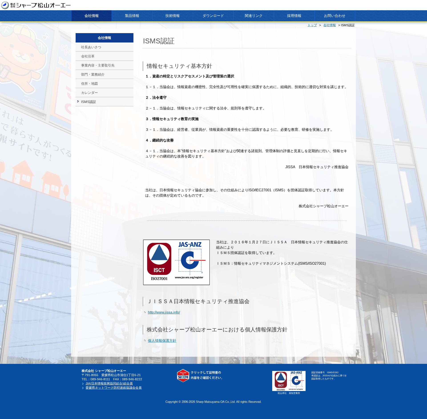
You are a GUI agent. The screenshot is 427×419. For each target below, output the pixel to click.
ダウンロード (213, 16)
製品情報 (132, 16)
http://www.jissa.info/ (164, 312)
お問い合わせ (334, 16)
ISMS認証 (88, 102)
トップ (312, 25)
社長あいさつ (91, 47)
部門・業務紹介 (93, 74)
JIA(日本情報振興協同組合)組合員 (109, 383)
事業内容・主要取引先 (98, 65)
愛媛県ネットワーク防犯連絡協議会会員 (114, 387)
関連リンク (254, 16)
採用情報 (294, 16)
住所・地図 (89, 83)
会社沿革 (88, 56)
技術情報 (172, 16)
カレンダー (89, 93)
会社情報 (92, 16)
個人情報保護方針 (162, 340)
